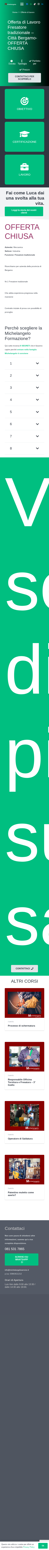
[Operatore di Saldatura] (24, 1116)
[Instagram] (38, 4)
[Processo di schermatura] (24, 1003)
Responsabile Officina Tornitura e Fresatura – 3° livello (22, 1082)
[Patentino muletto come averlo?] (24, 1170)
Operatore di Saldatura (20, 1138)
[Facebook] (27, 4)
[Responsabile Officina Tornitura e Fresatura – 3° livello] (24, 1057)
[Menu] (22, 4)
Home (15, 12)
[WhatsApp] (31, 4)
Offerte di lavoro (27, 12)
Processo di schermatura (21, 1025)
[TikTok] (35, 4)
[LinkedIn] (42, 4)
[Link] (10, 4)
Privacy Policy (29, 1547)
